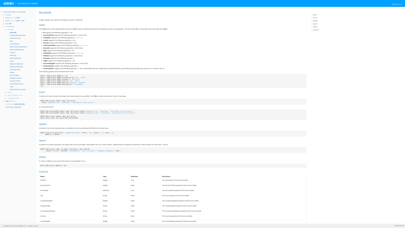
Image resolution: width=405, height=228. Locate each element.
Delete (315, 27)
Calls (11, 41)
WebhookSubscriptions (18, 89)
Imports (12, 52)
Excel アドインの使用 (12, 18)
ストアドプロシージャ (15, 95)
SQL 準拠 (8, 24)
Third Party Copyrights (13, 107)
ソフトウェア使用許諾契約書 (15, 104)
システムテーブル (13, 98)
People (12, 72)
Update (315, 21)
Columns (316, 30)
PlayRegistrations (16, 78)
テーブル (11, 29)
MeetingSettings (15, 58)
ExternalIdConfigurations (18, 47)
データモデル (9, 27)
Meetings (13, 55)
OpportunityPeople (16, 64)
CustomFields (14, 44)
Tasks (12, 87)
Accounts (13, 32)
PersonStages (14, 75)
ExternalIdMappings (17, 50)
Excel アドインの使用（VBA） (15, 21)
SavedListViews (15, 81)
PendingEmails (15, 70)
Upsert (315, 24)
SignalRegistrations (17, 84)
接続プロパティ (10, 101)
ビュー (10, 92)
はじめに (8, 15)
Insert (315, 18)
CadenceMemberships (18, 35)
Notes (12, 61)
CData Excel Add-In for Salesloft (14, 12)
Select (315, 15)
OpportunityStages (16, 67)
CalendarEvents (15, 38)
